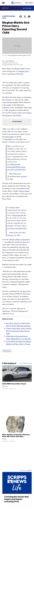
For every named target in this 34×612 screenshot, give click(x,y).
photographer (9, 136)
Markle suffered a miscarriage (19, 239)
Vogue (4, 287)
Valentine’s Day (23, 71)
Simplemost (6, 311)
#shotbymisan (21, 167)
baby (21, 74)
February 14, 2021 (13, 235)
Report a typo (7, 350)
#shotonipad (11, 167)
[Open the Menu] (3, 2)
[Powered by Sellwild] (29, 470)
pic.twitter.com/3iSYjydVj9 (16, 169)
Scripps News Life (8, 17)
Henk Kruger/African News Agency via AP (19, 55)
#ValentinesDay (18, 215)
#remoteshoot (15, 164)
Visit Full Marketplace (25, 363)
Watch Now (28, 2)
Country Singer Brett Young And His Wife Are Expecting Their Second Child (19, 331)
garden (9, 105)
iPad (23, 299)
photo (25, 291)
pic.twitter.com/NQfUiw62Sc (17, 228)
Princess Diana (24, 191)
